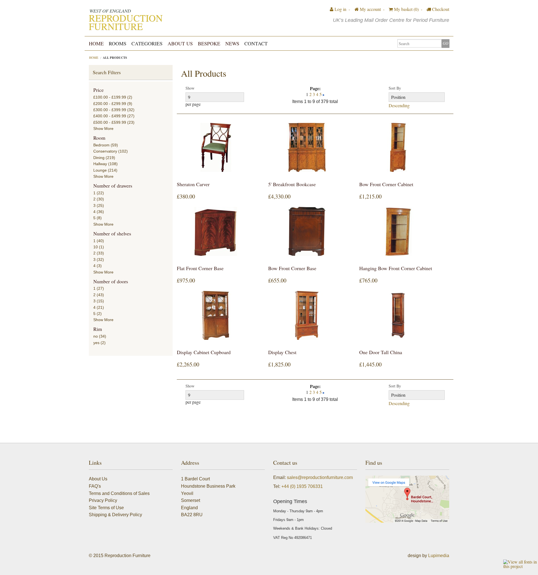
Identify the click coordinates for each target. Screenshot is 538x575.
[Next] (323, 94)
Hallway (100, 164)
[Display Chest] (306, 315)
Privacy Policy (103, 500)
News (232, 43)
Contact (256, 43)
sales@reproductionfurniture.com (320, 477)
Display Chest (282, 352)
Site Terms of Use (106, 507)
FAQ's (95, 486)
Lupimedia (438, 555)
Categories (147, 43)
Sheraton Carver (193, 184)
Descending (399, 105)
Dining (99, 157)
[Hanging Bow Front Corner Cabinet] (398, 231)
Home (96, 43)
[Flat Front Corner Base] (215, 231)
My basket (406, 9)
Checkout (440, 9)
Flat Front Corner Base (200, 268)
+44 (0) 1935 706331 (302, 486)
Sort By (395, 88)
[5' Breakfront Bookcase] (306, 147)
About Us (180, 43)
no (95, 336)
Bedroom (101, 145)
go (445, 43)
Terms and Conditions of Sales (119, 493)
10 (95, 247)
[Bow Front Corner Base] (306, 231)
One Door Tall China (380, 352)
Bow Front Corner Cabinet (386, 184)
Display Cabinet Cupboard (204, 352)
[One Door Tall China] (398, 315)
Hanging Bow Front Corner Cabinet (395, 268)
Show (189, 88)
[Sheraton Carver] (215, 147)
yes (96, 342)
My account (370, 9)
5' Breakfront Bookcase (292, 184)
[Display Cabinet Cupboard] (215, 315)
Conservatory (105, 151)
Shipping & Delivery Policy (115, 514)
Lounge (100, 170)
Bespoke (209, 43)
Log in (339, 9)
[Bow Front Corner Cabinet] (398, 147)
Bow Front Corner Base (292, 268)
